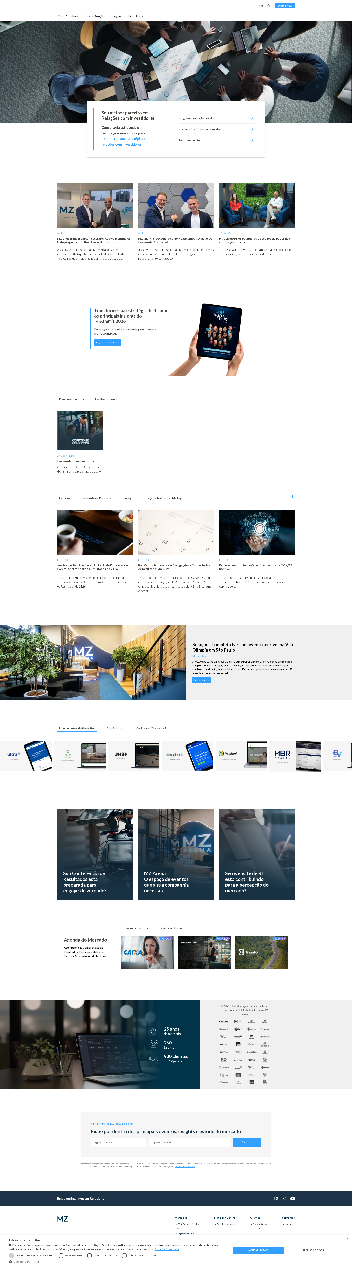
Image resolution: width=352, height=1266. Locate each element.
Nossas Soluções (95, 16)
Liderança (289, 1224)
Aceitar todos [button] (258, 1250)
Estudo (62, 559)
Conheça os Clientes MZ (151, 728)
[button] (269, 6)
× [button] (347, 1239)
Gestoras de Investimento (188, 1229)
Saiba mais (200, 679)
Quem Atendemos (68, 16)
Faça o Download (105, 342)
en (261, 5)
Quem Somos (135, 16)
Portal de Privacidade (167, 1249)
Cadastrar (247, 1142)
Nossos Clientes (260, 1229)
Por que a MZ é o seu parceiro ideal (200, 129)
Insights (116, 16)
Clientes (255, 1217)
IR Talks (224, 233)
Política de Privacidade (185, 1166)
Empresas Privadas (185, 1233)
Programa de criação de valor (196, 118)
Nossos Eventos (223, 1229)
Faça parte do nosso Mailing (164, 498)
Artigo (62, 233)
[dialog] (176, 1250)
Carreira (288, 1229)
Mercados (181, 1217)
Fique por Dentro (224, 1217)
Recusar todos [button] (313, 1250)
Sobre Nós (288, 1217)
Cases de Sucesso (260, 1224)
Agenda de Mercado (225, 1224)
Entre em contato (189, 140)
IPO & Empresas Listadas (188, 1224)
